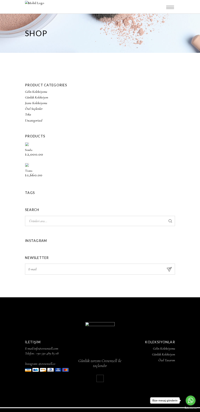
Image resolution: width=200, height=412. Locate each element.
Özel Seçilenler (34, 108)
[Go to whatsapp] (191, 400)
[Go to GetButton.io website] (190, 408)
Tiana (28, 171)
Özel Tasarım (166, 360)
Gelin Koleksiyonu (36, 91)
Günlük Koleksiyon (36, 97)
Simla (28, 150)
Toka (28, 114)
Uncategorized (33, 120)
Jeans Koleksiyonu (36, 103)
